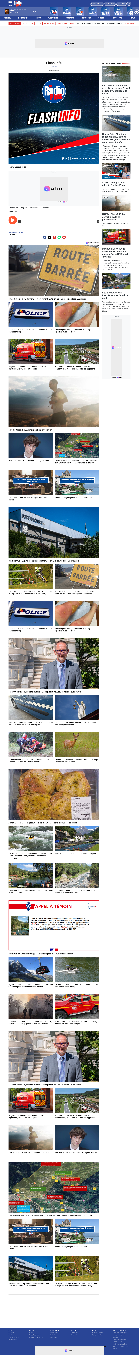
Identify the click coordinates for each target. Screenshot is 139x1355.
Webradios (53, 18)
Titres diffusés (14, 1337)
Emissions (53, 1335)
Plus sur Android (97, 1335)
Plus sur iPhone (97, 1333)
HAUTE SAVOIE (14, 23)
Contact (11, 1333)
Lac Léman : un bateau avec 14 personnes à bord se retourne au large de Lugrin (116, 89)
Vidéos (101, 18)
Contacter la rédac (36, 1337)
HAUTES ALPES (49, 23)
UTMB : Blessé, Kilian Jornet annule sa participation (113, 217)
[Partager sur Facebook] (44, 238)
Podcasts (70, 18)
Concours (86, 18)
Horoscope (117, 18)
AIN (32, 23)
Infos (38, 18)
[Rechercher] (129, 4)
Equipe (11, 1335)
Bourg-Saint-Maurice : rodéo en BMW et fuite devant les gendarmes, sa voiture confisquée (116, 138)
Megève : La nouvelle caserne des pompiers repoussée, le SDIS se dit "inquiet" (115, 252)
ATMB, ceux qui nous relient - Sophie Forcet (114, 184)
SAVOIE (25, 23)
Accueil (7, 18)
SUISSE (38, 23)
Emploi (132, 18)
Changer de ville (129, 23)
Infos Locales (34, 1335)
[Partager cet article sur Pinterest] (54, 238)
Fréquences (13, 1339)
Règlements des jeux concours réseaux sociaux (120, 1335)
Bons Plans (23, 18)
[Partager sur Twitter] (49, 238)
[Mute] (34, 11)
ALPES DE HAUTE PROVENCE (66, 23)
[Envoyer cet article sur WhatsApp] (59, 238)
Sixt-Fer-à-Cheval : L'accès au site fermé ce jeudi (115, 295)
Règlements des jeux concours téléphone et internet (121, 1346)
